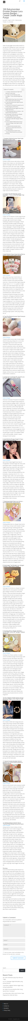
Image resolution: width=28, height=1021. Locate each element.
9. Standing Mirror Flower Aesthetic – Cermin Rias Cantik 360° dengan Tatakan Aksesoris (14, 119)
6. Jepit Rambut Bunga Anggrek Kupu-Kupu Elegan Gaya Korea (15, 109)
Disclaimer (6, 1008)
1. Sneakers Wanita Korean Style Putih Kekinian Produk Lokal (14, 92)
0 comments (10, 22)
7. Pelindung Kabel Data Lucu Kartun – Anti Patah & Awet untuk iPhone (14, 112)
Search (4, 968)
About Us (6, 1003)
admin (5, 20)
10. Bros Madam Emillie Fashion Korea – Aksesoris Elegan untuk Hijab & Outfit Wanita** (14, 123)
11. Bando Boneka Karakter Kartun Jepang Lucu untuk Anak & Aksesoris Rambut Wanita (14, 128)
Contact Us (6, 1006)
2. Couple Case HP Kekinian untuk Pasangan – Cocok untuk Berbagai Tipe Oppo (14, 96)
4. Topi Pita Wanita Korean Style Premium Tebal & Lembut (14, 103)
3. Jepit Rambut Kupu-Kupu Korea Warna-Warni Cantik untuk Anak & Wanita (14, 100)
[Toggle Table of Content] (22, 90)
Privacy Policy (7, 1010)
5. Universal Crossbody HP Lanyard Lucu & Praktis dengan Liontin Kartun (14, 106)
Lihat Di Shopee (6, 159)
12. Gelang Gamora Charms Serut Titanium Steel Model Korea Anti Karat (14, 131)
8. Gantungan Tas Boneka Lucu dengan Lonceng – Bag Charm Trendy (14, 115)
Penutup (8, 133)
